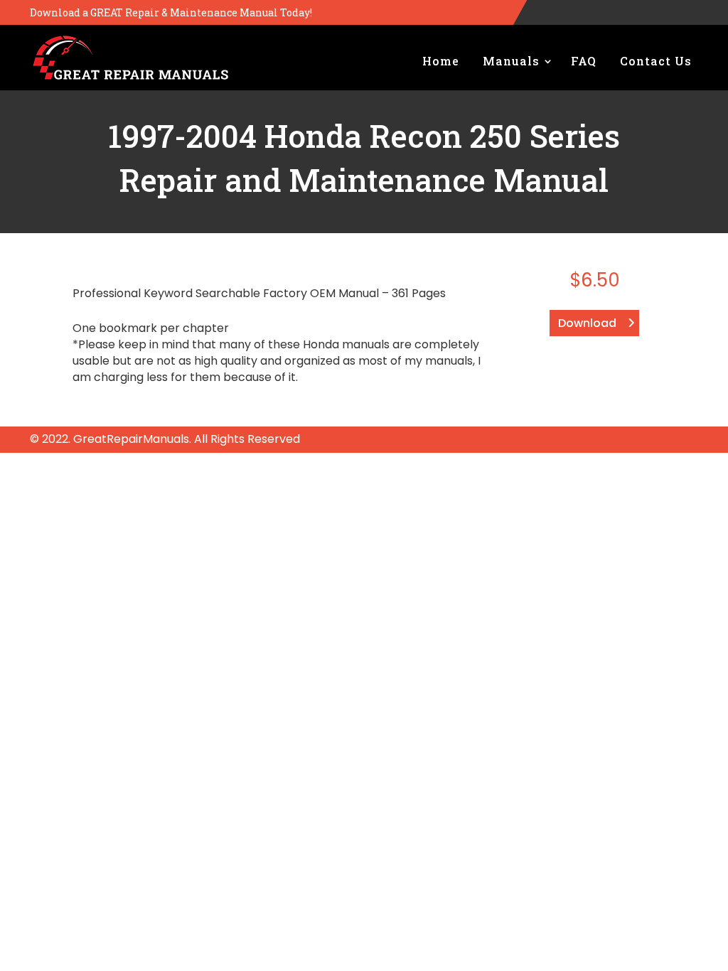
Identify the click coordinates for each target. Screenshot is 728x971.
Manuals (511, 60)
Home (440, 60)
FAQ (583, 60)
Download (587, 323)
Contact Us (656, 60)
